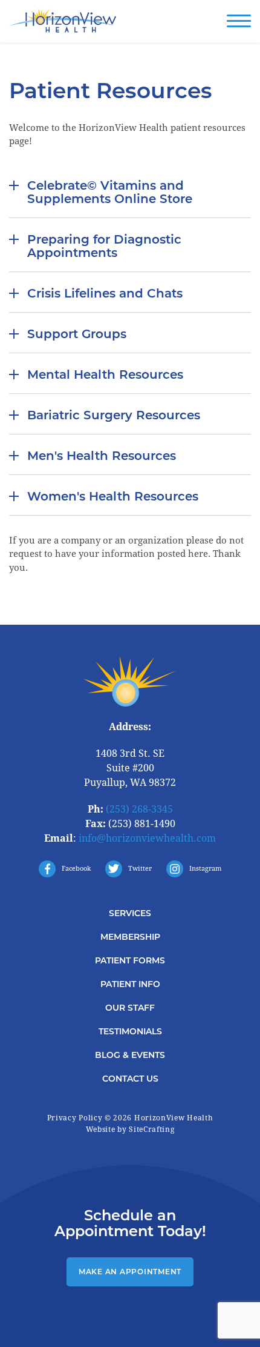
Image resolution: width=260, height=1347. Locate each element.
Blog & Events (130, 1054)
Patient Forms (130, 960)
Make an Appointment (130, 1271)
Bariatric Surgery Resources (113, 415)
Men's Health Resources (101, 455)
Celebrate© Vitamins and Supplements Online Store (109, 192)
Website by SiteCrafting (130, 1129)
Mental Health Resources (105, 374)
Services (130, 913)
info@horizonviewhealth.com (147, 838)
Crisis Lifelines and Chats (105, 293)
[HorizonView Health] (63, 22)
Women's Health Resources (112, 496)
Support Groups (76, 334)
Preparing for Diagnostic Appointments (104, 246)
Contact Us (130, 1078)
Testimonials (130, 1031)
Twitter (140, 869)
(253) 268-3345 (139, 809)
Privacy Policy (75, 1118)
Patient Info (130, 984)
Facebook (76, 869)
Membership (130, 936)
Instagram (205, 869)
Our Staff (130, 1007)
